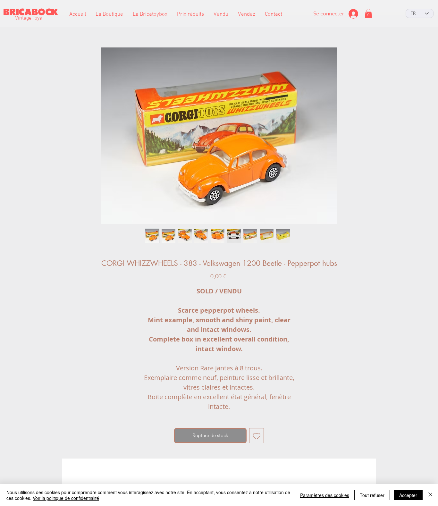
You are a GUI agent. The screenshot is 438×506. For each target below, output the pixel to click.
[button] (109, 14)
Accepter (408, 495)
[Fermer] (430, 495)
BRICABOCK (30, 12)
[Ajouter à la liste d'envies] (256, 435)
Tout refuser (372, 495)
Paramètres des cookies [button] (324, 495)
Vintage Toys (28, 18)
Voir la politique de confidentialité (66, 498)
